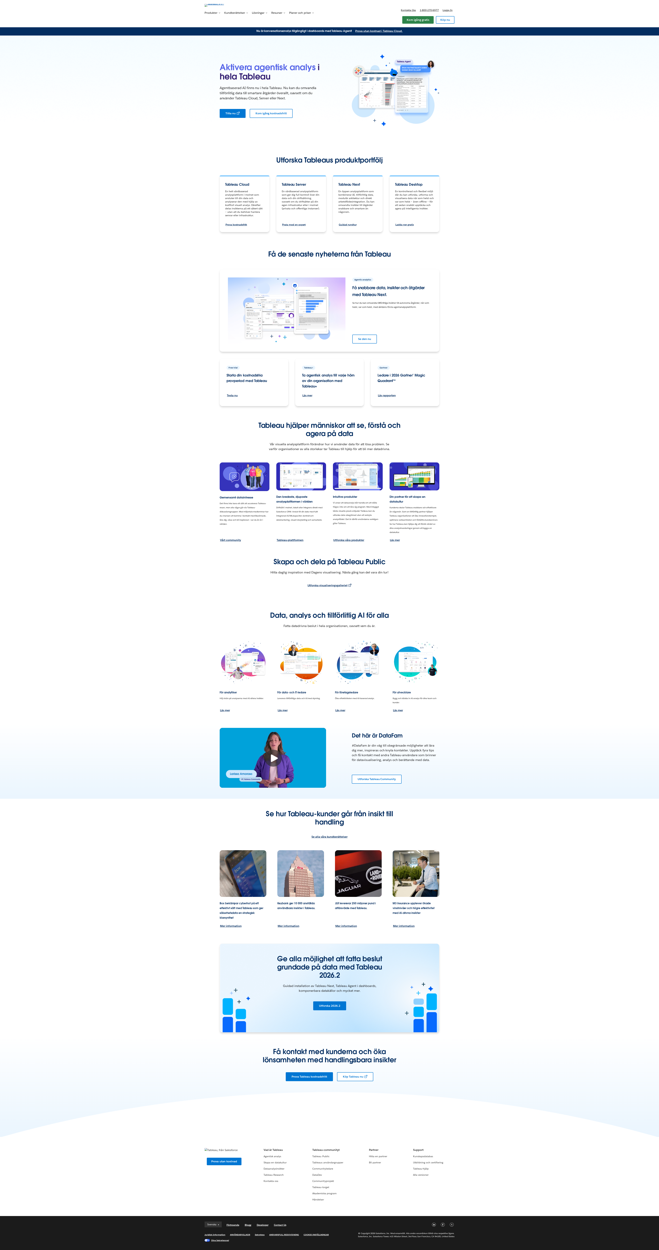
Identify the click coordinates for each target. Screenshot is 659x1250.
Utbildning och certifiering (428, 1162)
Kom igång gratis (418, 20)
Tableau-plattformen (290, 540)
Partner (373, 1150)
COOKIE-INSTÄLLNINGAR (316, 1234)
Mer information (231, 926)
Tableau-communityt (325, 1150)
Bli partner (375, 1162)
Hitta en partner (378, 1156)
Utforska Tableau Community (377, 779)
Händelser (318, 1199)
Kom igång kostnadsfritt (271, 113)
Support (418, 1150)
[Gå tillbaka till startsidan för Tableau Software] (219, 5)
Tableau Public (320, 1156)
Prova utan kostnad (224, 1161)
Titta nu (231, 113)
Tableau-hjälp (421, 1168)
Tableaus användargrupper (327, 1162)
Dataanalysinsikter (274, 1168)
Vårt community (230, 540)
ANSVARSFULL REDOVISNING (284, 1234)
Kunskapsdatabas (423, 1156)
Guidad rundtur (348, 224)
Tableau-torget (320, 1187)
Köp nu (445, 20)
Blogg (248, 1224)
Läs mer (307, 395)
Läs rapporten (387, 395)
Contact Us (280, 1224)
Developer (262, 1224)
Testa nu (232, 395)
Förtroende (233, 1224)
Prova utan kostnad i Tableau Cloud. (379, 31)
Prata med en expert (294, 224)
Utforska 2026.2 (329, 1006)
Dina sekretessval (220, 1240)
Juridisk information (215, 1234)
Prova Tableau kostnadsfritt (309, 1076)
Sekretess (260, 1234)
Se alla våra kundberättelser (329, 837)
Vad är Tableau (273, 1150)
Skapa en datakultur (275, 1162)
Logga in (448, 10)
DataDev (317, 1174)
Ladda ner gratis (404, 224)
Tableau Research (274, 1174)
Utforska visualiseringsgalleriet (328, 585)
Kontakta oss (408, 10)
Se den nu (364, 339)
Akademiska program (324, 1193)
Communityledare (322, 1168)
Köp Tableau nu (353, 1076)
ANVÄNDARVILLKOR (240, 1234)
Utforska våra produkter (348, 540)
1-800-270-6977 (429, 10)
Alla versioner (421, 1174)
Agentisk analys (272, 1156)
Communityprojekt (323, 1181)
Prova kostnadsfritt (236, 224)
